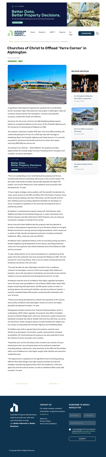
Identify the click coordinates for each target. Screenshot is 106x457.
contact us (44, 414)
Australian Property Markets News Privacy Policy (83, 432)
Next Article (53, 384)
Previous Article (22, 384)
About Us (43, 419)
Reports (62, 32)
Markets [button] (42, 32)
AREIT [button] (52, 32)
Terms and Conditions (48, 424)
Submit (82, 439)
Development (25, 41)
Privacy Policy (45, 421)
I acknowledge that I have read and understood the (83, 431)
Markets (17, 41)
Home (33, 32)
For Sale (70, 33)
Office (20, 61)
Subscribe (86, 33)
